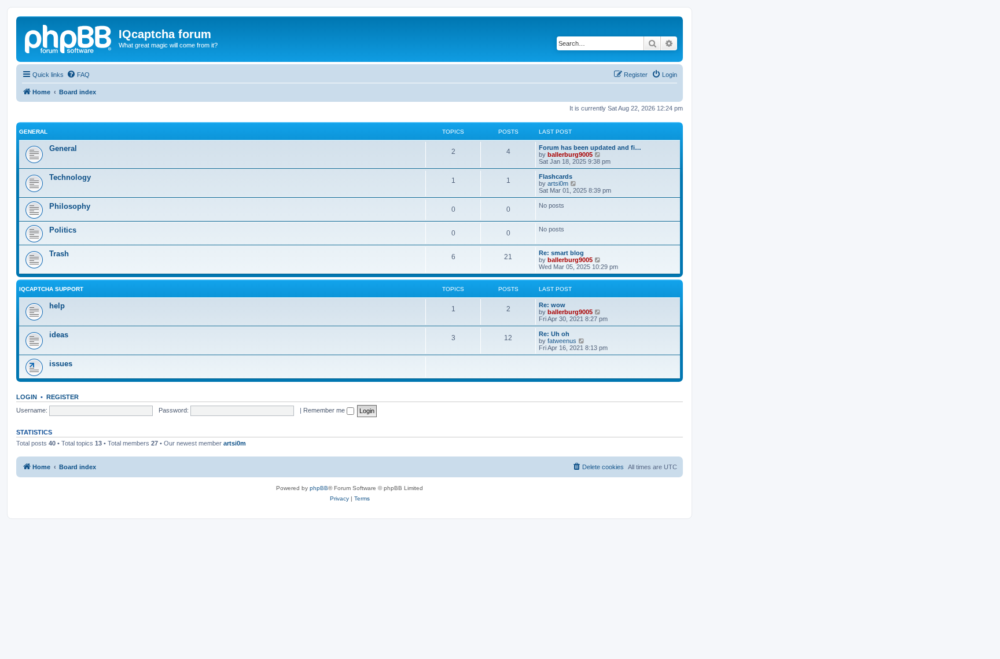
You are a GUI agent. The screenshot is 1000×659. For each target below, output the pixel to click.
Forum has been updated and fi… (590, 147)
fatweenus (561, 340)
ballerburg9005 (570, 154)
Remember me (325, 410)
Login (26, 396)
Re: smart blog (561, 252)
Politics (62, 230)
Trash (59, 253)
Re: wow (552, 304)
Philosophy (69, 206)
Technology (70, 177)
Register (62, 396)
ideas (58, 334)
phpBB (319, 488)
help (57, 305)
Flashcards (555, 176)
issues (60, 363)
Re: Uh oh (554, 333)
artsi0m (557, 183)
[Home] (69, 37)
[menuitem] (78, 75)
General (33, 131)
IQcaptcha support (51, 289)
